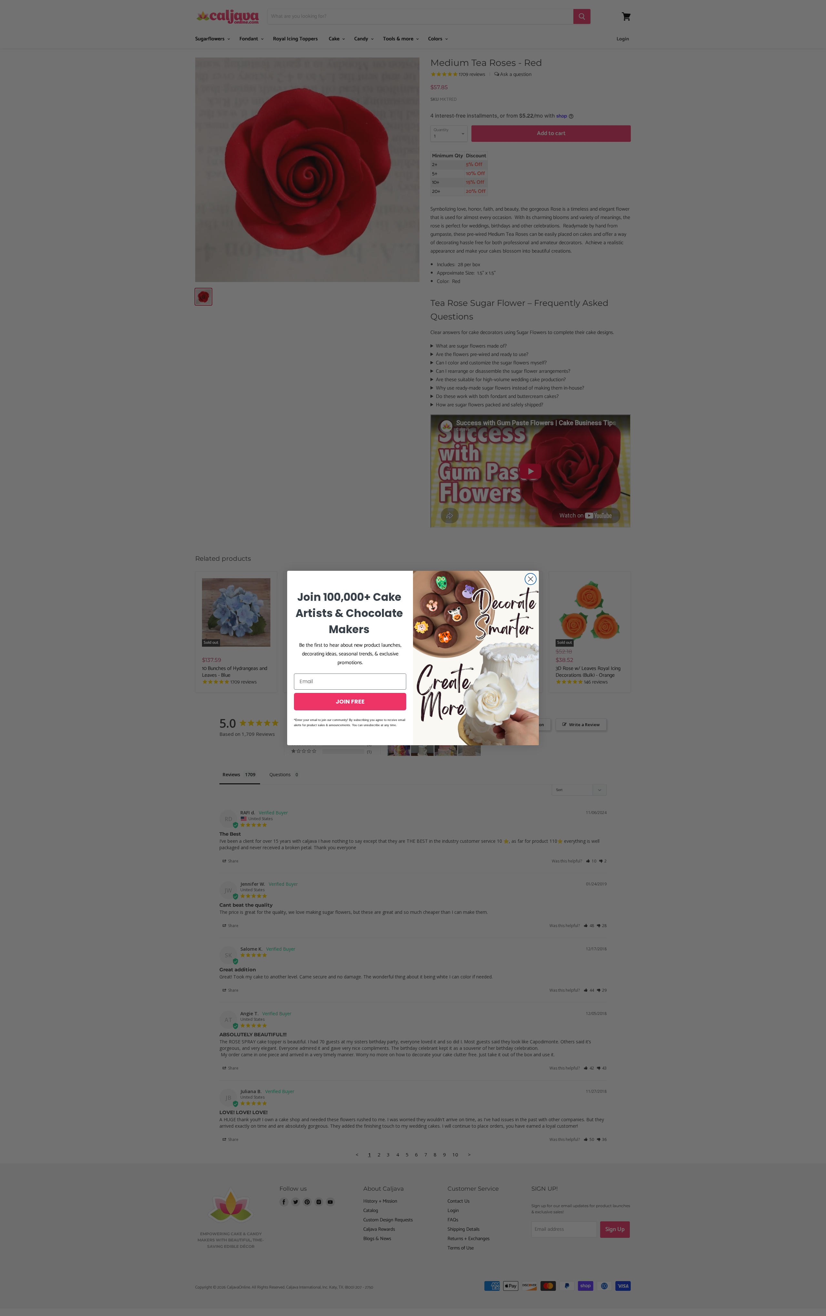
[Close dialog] (530, 579)
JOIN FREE (350, 701)
